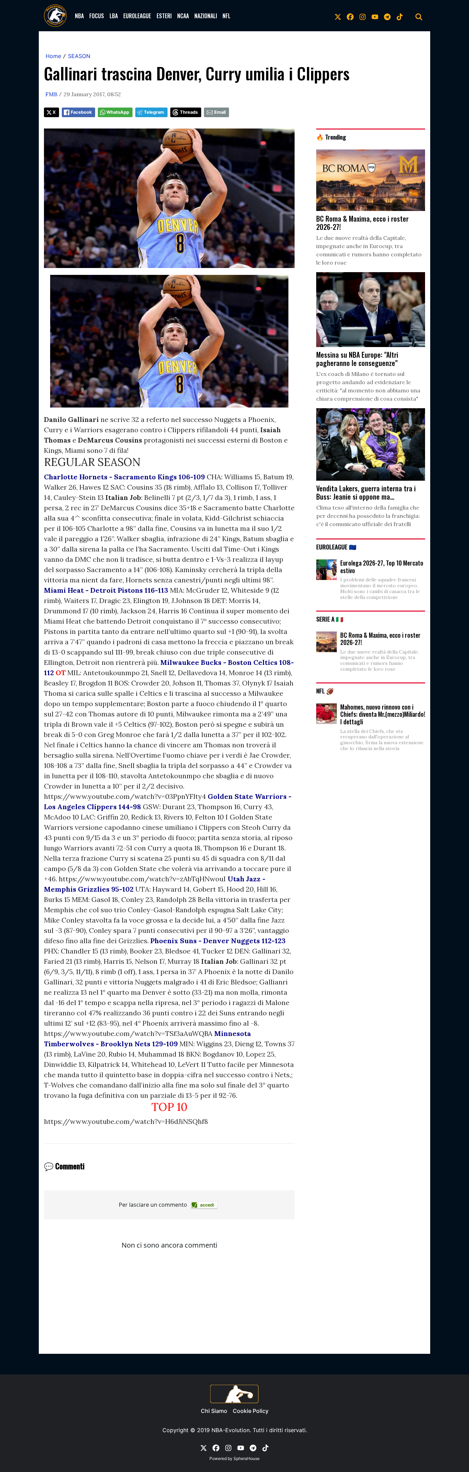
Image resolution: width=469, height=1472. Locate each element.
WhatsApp (117, 112)
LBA (114, 16)
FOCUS (96, 16)
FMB (51, 94)
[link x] (338, 16)
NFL (226, 16)
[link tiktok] (399, 16)
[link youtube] (375, 16)
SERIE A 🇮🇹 (329, 618)
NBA (79, 16)
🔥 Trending (331, 136)
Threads (189, 112)
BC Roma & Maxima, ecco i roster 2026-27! (380, 639)
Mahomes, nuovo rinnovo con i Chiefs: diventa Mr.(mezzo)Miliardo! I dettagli (382, 714)
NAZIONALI (205, 16)
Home (53, 56)
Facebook (81, 112)
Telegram (154, 112)
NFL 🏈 (325, 690)
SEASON (79, 56)
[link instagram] (362, 16)
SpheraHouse (246, 1458)
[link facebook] (350, 16)
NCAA (183, 16)
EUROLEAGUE (137, 16)
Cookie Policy (250, 1410)
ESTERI (164, 16)
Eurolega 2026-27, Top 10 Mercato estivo (381, 566)
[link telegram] (387, 16)
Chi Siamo (214, 1410)
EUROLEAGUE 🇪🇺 (336, 546)
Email (220, 112)
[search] (419, 16)
